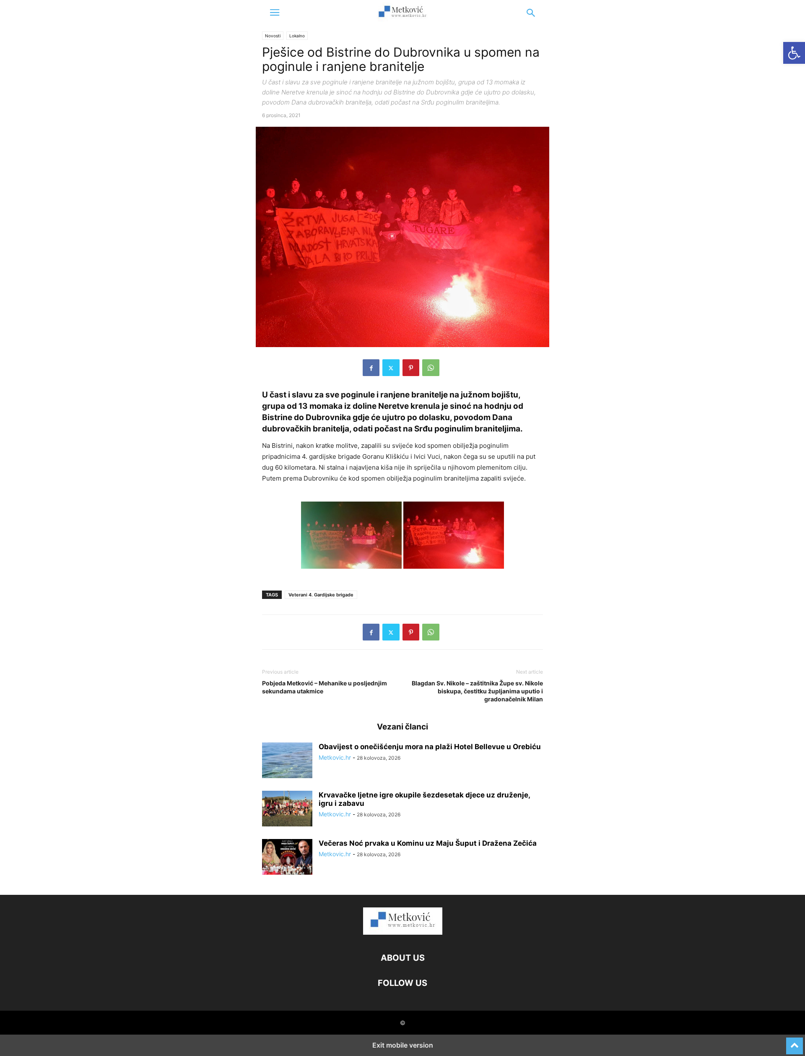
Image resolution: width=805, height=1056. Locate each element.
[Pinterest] (410, 367)
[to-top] (794, 1042)
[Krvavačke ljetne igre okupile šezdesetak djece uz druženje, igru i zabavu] (287, 810)
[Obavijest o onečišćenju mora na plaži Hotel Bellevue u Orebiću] (287, 761)
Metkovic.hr (335, 757)
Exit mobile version (402, 1045)
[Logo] (402, 932)
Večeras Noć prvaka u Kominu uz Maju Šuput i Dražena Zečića (428, 843)
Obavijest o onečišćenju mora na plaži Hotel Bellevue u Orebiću (430, 746)
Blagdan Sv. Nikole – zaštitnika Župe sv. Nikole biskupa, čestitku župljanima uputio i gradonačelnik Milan (477, 691)
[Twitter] (391, 367)
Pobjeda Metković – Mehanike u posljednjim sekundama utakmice (324, 687)
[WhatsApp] (430, 367)
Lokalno (297, 35)
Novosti (272, 35)
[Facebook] (371, 367)
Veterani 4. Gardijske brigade (320, 595)
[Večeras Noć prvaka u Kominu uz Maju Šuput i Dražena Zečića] (287, 858)
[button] (274, 12)
